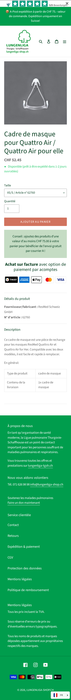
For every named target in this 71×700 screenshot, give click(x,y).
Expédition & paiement (24, 546)
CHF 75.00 (36, 243)
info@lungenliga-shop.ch (46, 484)
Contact (13, 525)
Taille (7, 185)
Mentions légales (20, 579)
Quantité (9, 201)
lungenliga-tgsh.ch (40, 465)
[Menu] (65, 41)
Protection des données (25, 568)
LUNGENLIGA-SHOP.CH (40, 690)
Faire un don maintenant (24, 502)
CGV (10, 557)
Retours (13, 535)
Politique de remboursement (28, 590)
